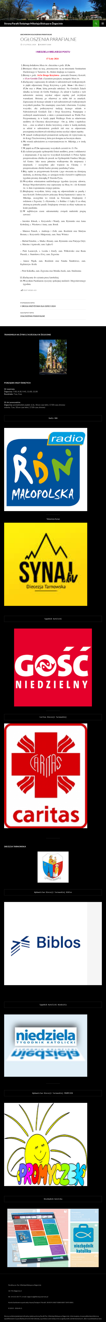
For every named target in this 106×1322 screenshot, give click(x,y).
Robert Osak (45, 45)
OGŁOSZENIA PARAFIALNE (32, 314)
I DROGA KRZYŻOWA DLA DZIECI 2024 (38, 304)
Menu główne (102, 23)
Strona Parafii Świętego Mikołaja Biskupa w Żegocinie (33, 23)
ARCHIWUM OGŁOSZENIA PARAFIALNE (36, 34)
